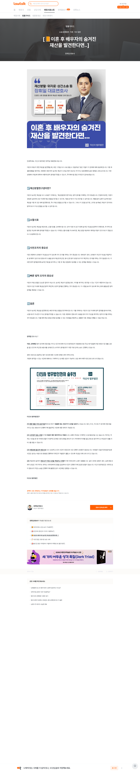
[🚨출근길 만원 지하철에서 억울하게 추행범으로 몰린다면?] (48, 543)
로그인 (114, 768)
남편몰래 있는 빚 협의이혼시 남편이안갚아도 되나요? (46, 588)
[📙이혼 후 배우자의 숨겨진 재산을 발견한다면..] (45, 535)
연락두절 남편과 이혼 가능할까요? (40, 592)
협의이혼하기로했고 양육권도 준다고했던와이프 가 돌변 (46, 600)
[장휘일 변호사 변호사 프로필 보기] (30, 507)
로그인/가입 (123, 4)
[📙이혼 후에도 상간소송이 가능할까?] (42, 527)
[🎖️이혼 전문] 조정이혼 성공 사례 (40, 539)
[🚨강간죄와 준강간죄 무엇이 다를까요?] (42, 531)
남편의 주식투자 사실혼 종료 (39, 604)
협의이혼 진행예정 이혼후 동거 (39, 596)
